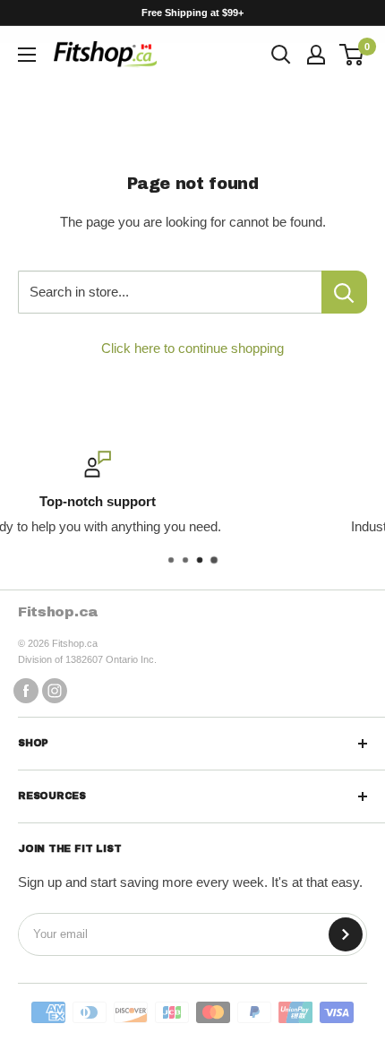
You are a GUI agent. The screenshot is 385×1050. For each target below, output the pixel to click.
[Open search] (281, 55)
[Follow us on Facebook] (25, 690)
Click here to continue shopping (192, 348)
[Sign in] (316, 55)
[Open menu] (27, 54)
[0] (352, 54)
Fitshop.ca (58, 611)
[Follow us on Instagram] (54, 690)
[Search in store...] (344, 292)
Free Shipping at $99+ (192, 12)
